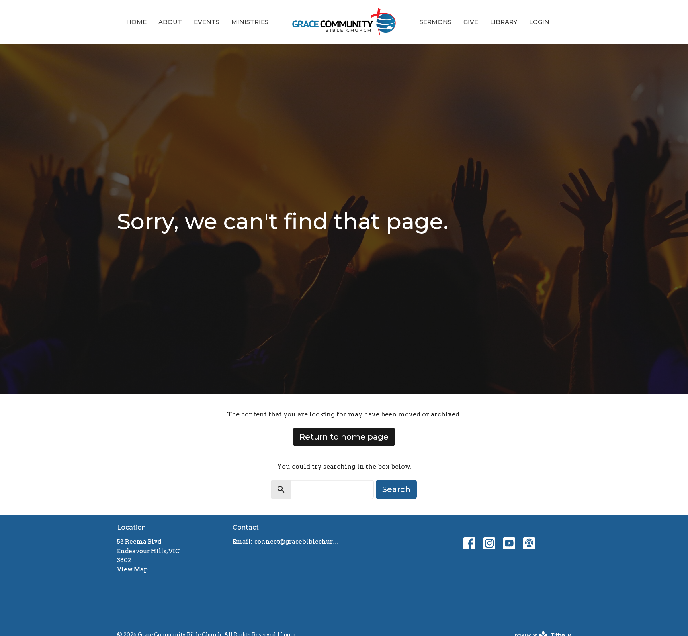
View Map (132, 569)
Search (396, 489)
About (170, 22)
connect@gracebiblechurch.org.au (297, 541)
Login (539, 22)
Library (503, 22)
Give (470, 22)
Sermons (436, 22)
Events (206, 22)
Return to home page (344, 437)
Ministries (249, 22)
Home (136, 22)
